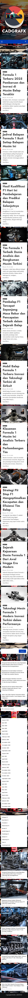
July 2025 (4, 756)
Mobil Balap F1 (6, 831)
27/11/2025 (10, 149)
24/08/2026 (9, 933)
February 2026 (6, 736)
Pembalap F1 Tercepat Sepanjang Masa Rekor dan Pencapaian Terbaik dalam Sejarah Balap (14, 313)
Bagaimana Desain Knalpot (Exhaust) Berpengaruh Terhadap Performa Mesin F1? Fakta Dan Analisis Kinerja (13, 672)
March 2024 (5, 795)
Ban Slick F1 (5, 820)
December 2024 (6, 770)
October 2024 (5, 775)
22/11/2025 (10, 455)
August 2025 (5, 753)
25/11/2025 (10, 267)
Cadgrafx (14, 31)
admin (5, 97)
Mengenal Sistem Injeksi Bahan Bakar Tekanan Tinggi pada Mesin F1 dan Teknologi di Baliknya (12, 688)
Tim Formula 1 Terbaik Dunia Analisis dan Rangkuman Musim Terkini (12, 256)
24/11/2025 (10, 328)
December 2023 (6, 803)
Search (3, 646)
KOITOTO (19, 995)
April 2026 (4, 731)
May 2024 (4, 789)
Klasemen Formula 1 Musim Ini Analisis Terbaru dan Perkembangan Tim (14, 440)
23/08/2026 (9, 961)
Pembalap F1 (5, 834)
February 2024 (6, 798)
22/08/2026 (9, 989)
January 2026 (5, 739)
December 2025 (6, 742)
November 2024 (6, 773)
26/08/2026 (9, 877)
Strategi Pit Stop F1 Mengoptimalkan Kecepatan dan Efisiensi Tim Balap (14, 500)
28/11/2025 (10, 97)
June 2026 (4, 725)
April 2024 (4, 792)
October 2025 (5, 748)
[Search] (25, 41)
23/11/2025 (10, 389)
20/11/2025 (10, 570)
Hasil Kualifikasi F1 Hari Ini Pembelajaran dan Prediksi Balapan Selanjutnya (14, 196)
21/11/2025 (10, 513)
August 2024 (5, 781)
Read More (6, 110)
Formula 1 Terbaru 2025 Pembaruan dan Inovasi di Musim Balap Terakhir (13, 84)
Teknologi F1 (5, 839)
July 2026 (4, 723)
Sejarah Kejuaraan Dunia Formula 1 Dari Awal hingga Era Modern (14, 557)
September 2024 (6, 778)
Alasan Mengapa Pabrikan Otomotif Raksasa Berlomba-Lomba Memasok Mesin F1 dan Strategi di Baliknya (14, 680)
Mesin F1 (5, 71)
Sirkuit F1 (4, 836)
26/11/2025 (10, 209)
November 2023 (6, 806)
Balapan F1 (5, 817)
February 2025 (6, 764)
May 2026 (4, 728)
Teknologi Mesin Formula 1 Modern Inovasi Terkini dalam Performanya (14, 616)
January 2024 (5, 801)
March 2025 (5, 761)
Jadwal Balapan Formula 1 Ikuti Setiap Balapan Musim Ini (13, 140)
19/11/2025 (10, 627)
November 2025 (6, 745)
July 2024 (4, 784)
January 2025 (5, 767)
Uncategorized (6, 845)
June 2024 (4, 787)
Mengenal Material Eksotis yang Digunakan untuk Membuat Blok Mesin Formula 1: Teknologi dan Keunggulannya (14, 664)
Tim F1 (4, 842)
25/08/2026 (9, 905)
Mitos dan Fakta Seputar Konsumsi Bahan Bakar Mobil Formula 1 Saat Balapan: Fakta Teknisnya (13, 696)
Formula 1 (5, 823)
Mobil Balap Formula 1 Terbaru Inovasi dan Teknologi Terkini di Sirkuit (13, 376)
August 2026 (5, 720)
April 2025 (4, 759)
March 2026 (5, 734)
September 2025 (6, 750)
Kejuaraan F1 (5, 825)
